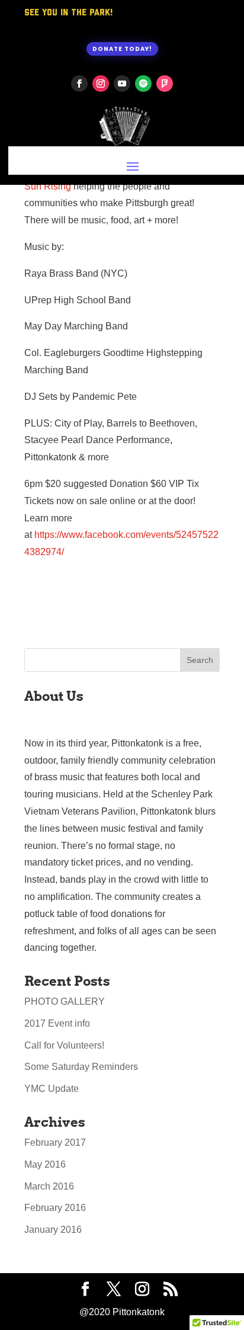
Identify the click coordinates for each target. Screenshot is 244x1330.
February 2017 (55, 1142)
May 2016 (45, 1164)
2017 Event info (57, 1023)
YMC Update (51, 1089)
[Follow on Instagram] (100, 83)
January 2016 (53, 1230)
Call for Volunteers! (64, 1045)
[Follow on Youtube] (122, 83)
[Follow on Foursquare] (164, 83)
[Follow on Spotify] (143, 83)
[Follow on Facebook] (79, 83)
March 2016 (49, 1186)
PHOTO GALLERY (64, 1001)
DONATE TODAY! (122, 48)
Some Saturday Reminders (81, 1067)
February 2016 (55, 1208)
